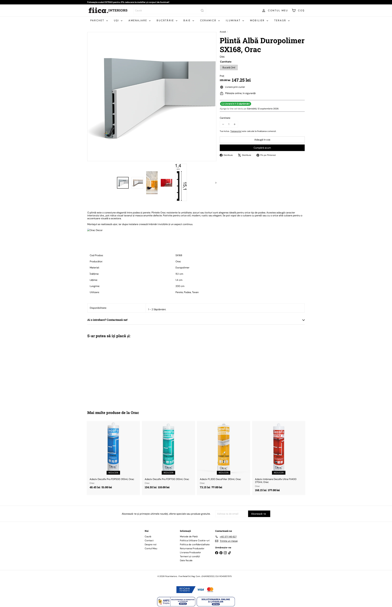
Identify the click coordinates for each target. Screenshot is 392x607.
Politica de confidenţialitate (195, 544)
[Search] (202, 10)
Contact (149, 540)
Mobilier (258, 20)
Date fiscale (186, 560)
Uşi (117, 20)
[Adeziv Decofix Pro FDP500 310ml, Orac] (113, 456)
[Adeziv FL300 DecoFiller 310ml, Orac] (223, 456)
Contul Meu (151, 548)
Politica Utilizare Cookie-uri (195, 540)
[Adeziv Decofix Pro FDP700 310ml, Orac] (168, 456)
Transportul (235, 131)
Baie (187, 20)
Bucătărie (166, 20)
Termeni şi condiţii (190, 556)
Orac (135, 412)
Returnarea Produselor (192, 548)
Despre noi (150, 544)
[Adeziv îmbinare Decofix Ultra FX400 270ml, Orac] (278, 458)
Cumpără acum (262, 147)
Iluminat (234, 20)
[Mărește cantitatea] (234, 124)
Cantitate (225, 117)
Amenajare (138, 20)
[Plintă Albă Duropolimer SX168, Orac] (104, 372)
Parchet (98, 20)
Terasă (280, 20)
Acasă (223, 31)
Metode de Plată (189, 536)
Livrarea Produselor (190, 552)
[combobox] (169, 10)
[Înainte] (214, 182)
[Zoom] (151, 96)
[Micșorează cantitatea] (223, 124)
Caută (148, 536)
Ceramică (208, 20)
